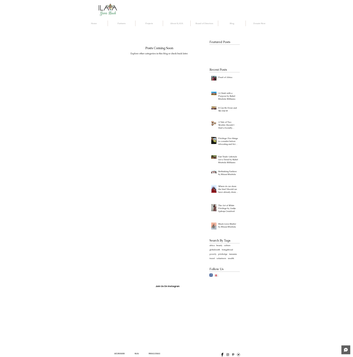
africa (212, 245)
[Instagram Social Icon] (228, 354)
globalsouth (214, 249)
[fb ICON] (222, 354)
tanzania (233, 254)
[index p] (233, 354)
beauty (219, 245)
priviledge (222, 254)
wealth (231, 258)
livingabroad (227, 249)
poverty (212, 254)
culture (227, 245)
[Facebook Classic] (211, 275)
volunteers (221, 258)
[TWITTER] (238, 354)
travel (212, 258)
